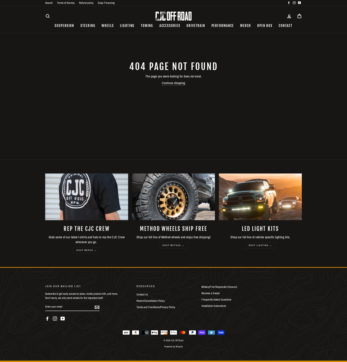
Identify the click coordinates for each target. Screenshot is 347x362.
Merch (245, 26)
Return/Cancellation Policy (150, 301)
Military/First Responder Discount (219, 287)
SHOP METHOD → (173, 245)
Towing (147, 26)
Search (49, 3)
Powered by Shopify (173, 346)
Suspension (64, 26)
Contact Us (142, 294)
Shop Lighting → (260, 245)
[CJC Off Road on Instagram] (55, 318)
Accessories (169, 26)
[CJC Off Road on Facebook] (47, 318)
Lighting (127, 26)
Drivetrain (196, 26)
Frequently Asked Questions (217, 299)
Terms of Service (66, 3)
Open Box (265, 26)
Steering (87, 26)
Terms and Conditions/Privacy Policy (155, 307)
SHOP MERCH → (86, 250)
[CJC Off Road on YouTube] (63, 318)
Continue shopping (173, 83)
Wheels (108, 26)
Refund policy (86, 3)
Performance (222, 26)
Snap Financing (106, 3)
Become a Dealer (211, 293)
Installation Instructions (214, 306)
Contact (285, 26)
